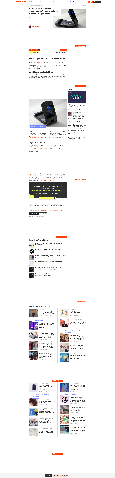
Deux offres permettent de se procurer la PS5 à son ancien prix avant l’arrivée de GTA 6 (46, 325)
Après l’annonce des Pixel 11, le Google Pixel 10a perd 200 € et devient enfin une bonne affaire (77, 387)
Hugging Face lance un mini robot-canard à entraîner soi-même (76, 312)
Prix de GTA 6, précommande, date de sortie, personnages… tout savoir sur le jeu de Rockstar (77, 337)
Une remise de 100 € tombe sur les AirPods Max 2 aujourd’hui (46, 401)
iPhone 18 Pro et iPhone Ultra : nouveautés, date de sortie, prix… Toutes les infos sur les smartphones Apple (79, 114)
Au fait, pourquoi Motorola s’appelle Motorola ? (48, 249)
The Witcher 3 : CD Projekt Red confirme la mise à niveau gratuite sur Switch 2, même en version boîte (46, 313)
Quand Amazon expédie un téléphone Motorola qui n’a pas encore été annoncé (50, 256)
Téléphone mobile (40, 216)
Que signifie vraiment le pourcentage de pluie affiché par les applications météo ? (46, 412)
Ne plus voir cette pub (81, 46)
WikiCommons (43, 210)
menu (30, 1)
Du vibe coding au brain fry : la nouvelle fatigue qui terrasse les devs (76, 132)
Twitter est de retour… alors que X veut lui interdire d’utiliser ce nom (78, 357)
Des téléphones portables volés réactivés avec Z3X (49, 261)
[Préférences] (92, 2)
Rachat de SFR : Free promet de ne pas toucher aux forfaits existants (77, 347)
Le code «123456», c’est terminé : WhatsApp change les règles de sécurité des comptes (78, 419)
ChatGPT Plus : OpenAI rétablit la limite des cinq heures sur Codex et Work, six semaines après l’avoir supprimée (77, 399)
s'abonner (98, 1)
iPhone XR (42, 180)
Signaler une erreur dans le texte (55, 210)
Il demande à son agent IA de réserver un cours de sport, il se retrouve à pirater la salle (76, 120)
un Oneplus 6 (50, 180)
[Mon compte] (89, 2)
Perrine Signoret (35, 26)
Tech (85, 5)
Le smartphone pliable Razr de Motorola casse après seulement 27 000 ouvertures (50, 274)
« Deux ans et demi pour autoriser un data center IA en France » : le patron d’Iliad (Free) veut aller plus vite (78, 323)
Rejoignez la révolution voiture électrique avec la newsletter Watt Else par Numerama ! (77, 105)
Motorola (39, 62)
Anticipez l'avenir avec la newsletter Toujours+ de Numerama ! (49, 244)
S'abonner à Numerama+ (46, 198)
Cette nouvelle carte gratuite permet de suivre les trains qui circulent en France (46, 432)
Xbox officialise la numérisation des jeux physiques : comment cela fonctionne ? (46, 387)
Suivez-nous (63, 49)
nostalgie (32, 216)
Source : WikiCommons (35, 129)
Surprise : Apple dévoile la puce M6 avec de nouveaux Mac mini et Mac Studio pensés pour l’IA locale (78, 429)
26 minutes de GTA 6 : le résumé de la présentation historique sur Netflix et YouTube (46, 355)
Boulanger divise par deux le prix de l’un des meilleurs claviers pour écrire (78, 409)
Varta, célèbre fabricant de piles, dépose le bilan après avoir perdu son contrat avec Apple (76, 137)
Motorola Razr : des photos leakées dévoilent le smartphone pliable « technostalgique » (48, 268)
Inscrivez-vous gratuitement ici (47, 207)
